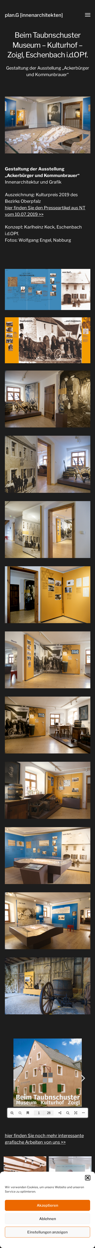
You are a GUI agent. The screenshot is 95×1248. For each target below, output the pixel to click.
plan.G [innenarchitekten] (34, 15)
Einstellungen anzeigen (47, 1232)
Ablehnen (47, 1219)
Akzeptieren (47, 1205)
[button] (87, 1177)
